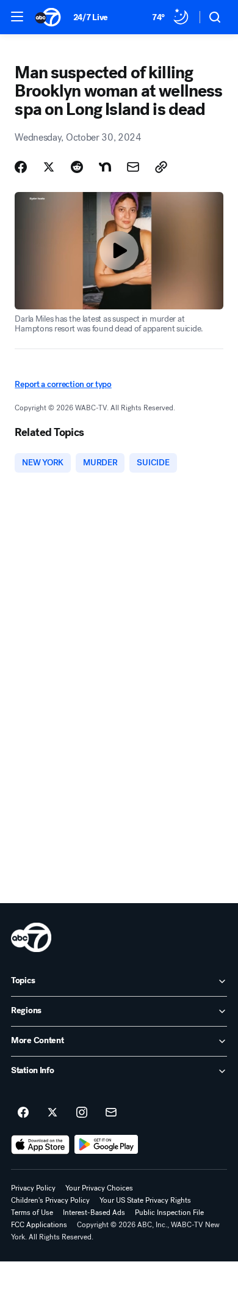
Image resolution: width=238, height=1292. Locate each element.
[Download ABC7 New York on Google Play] (106, 1144)
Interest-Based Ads (94, 1212)
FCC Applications (39, 1224)
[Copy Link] (161, 167)
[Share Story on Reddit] (77, 167)
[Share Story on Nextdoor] (105, 167)
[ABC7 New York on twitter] (52, 1113)
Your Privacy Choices (99, 1188)
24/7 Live (90, 17)
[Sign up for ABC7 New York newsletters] (111, 1113)
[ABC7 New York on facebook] (23, 1113)
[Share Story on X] (48, 167)
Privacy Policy (33, 1188)
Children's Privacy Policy (50, 1200)
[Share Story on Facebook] (20, 167)
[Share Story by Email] (133, 167)
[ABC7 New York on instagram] (82, 1113)
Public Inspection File (169, 1212)
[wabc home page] (31, 937)
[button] (17, 16)
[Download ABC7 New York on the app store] (40, 1144)
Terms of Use (32, 1212)
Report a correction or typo (63, 384)
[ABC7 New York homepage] (48, 17)
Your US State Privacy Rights (145, 1200)
